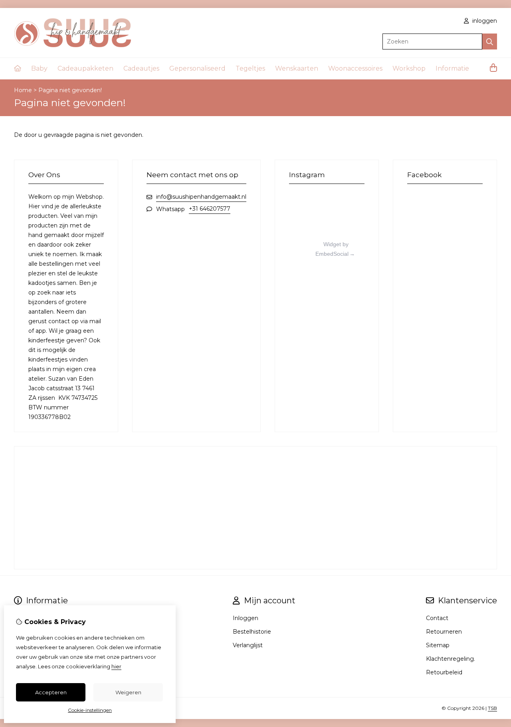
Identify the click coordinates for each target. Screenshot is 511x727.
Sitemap (438, 645)
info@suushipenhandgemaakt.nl (201, 196)
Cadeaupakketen (85, 68)
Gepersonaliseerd (197, 68)
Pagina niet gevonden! (70, 90)
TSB (492, 708)
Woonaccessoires (355, 68)
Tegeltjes (250, 68)
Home (23, 90)
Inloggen (245, 618)
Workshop (409, 68)
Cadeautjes (141, 68)
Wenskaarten (296, 68)
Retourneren (444, 631)
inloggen (484, 20)
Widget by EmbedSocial (332, 249)
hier (116, 666)
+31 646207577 (209, 208)
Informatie (452, 68)
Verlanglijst (248, 645)
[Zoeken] (489, 41)
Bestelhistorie (252, 631)
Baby (39, 68)
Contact (437, 618)
